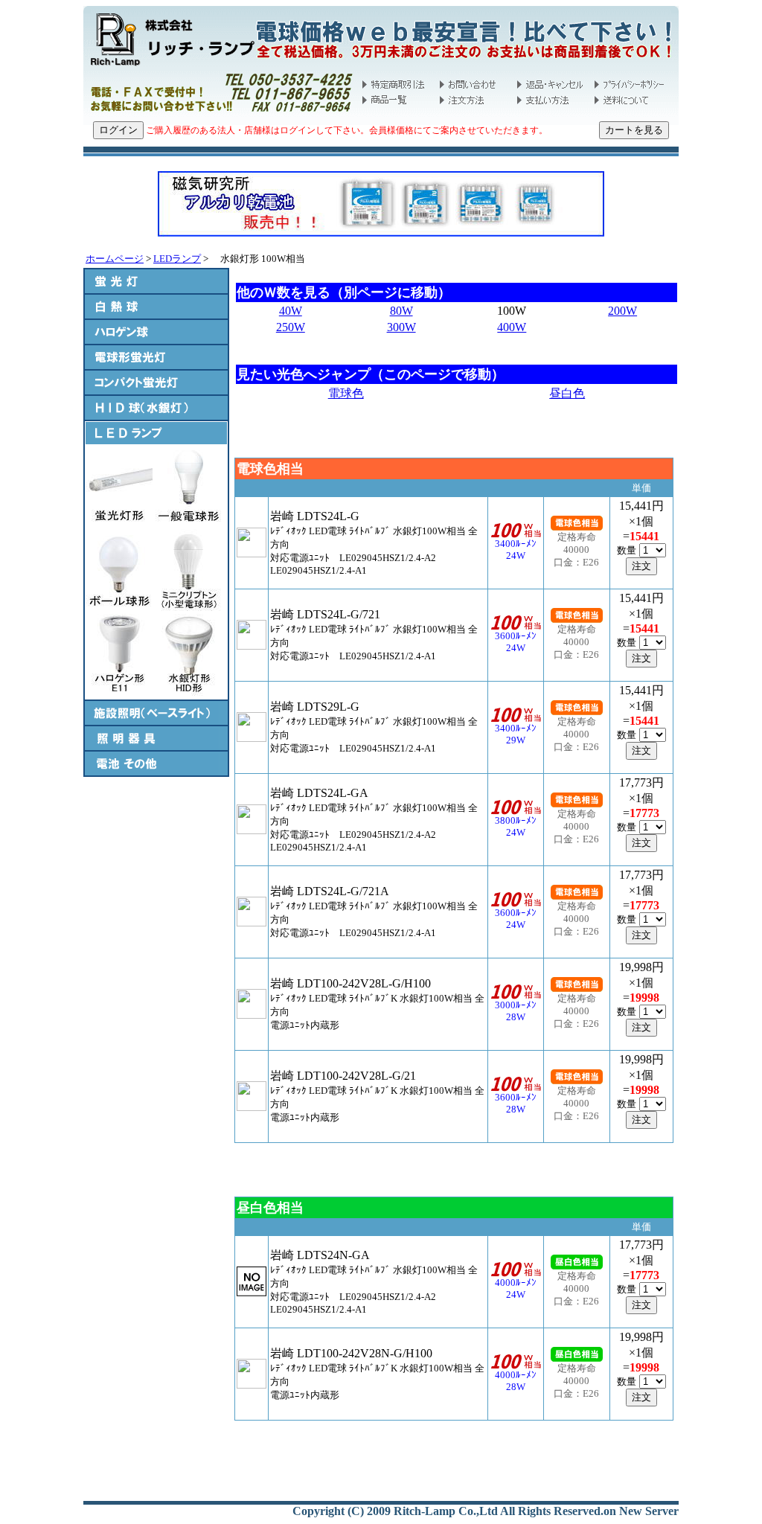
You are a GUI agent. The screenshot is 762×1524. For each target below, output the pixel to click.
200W (622, 310)
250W (290, 327)
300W (401, 327)
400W (511, 327)
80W (401, 310)
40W (290, 310)
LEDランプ (177, 258)
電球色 (346, 393)
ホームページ (115, 258)
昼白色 (567, 393)
